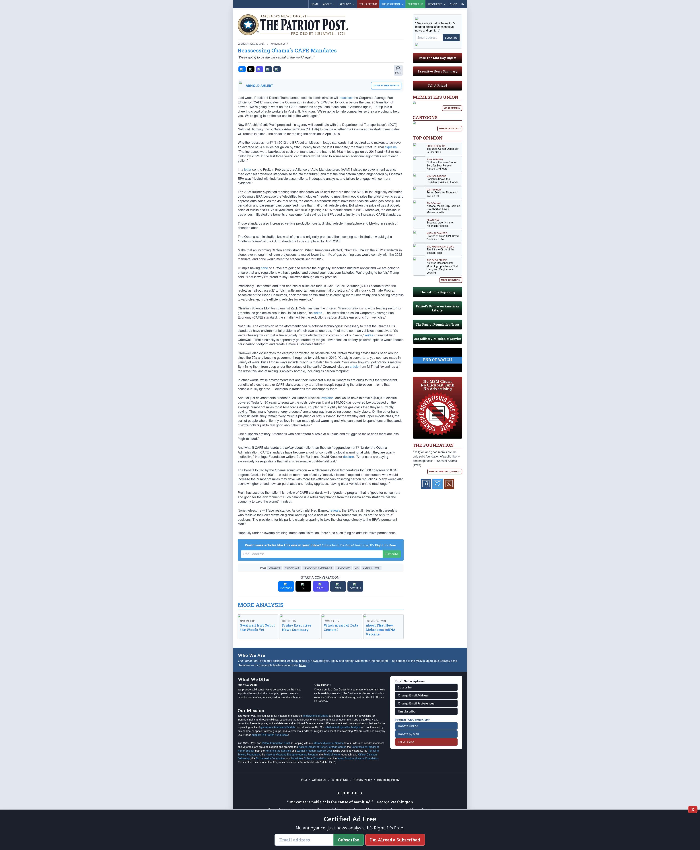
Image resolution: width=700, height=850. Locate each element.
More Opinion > (450, 280)
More (302, 665)
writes (318, 312)
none (264, 267)
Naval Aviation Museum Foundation (357, 758)
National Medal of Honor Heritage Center (322, 747)
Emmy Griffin (331, 621)
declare (348, 456)
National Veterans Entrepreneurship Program (292, 754)
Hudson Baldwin (376, 621)
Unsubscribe (406, 711)
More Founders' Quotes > (444, 471)
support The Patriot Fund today (270, 735)
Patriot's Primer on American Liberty (437, 308)
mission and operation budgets (343, 727)
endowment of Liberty (315, 715)
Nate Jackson (247, 621)
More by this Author (386, 85)
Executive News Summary (438, 71)
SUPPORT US (415, 4)
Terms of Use (339, 780)
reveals (335, 510)
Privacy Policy (362, 780)
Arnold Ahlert (259, 85)
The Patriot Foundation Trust (437, 324)
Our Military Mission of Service (437, 339)
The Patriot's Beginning (437, 292)
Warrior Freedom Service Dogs (314, 750)
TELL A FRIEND (368, 4)
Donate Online (408, 726)
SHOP (453, 4)
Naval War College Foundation (308, 758)
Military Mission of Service (329, 743)
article (354, 366)
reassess (346, 97)
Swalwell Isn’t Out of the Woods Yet (257, 627)
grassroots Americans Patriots (277, 727)
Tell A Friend (437, 85)
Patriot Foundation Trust (276, 743)
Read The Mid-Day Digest (437, 58)
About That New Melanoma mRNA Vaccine (380, 630)
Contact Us (319, 780)
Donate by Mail (408, 734)
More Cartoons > (449, 128)
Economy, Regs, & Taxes (251, 43)
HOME (314, 4)
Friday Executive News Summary (296, 627)
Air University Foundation (270, 758)
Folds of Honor (332, 754)
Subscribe (391, 554)
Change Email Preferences (416, 703)
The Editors (289, 621)
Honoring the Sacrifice (278, 750)
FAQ (304, 780)
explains (391, 146)
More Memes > (452, 108)
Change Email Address (413, 695)
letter (247, 169)
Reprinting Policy (388, 780)
